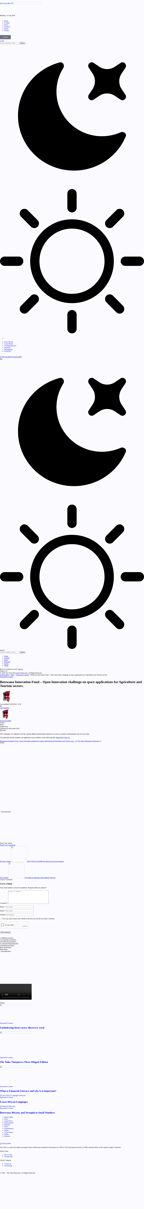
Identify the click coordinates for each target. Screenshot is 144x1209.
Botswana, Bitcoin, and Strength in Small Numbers (27, 1112)
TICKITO (7, 351)
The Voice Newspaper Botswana (88, 741)
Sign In (20, 669)
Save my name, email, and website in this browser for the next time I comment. (29, 919)
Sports (6, 1130)
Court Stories (8, 344)
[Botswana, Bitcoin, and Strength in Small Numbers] (7, 1106)
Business (7, 1125)
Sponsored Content (6, 677)
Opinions (7, 348)
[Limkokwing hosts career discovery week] (16, 1005)
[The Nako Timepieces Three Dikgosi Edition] (16, 1033)
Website (2, 915)
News (6, 1119)
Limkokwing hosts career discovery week (22, 1027)
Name (2, 907)
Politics (6, 1134)
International (8, 349)
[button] (1, 359)
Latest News (8, 1121)
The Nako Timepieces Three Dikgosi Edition (24, 1062)
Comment (4, 903)
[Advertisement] (52, 827)
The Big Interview (10, 346)
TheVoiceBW (4, 708)
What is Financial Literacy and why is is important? (28, 1091)
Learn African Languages (14, 1101)
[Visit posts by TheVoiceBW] (5, 719)
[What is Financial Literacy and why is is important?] (16, 1067)
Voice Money (8, 342)
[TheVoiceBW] (11, 357)
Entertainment (8, 1123)
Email (2, 911)
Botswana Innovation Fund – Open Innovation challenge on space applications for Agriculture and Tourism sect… (37, 741)
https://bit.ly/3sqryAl (63, 737)
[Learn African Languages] (13, 1095)
